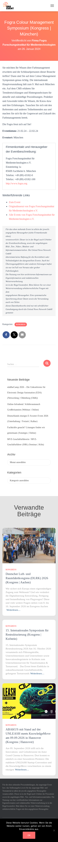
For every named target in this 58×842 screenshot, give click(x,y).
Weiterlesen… (13, 610)
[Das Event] (9, 6)
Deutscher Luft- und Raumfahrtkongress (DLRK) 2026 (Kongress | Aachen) (27, 578)
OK (29, 835)
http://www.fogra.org (16, 183)
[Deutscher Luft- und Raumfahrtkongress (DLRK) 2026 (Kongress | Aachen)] (29, 545)
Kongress (20, 324)
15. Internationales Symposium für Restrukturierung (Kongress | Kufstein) (27, 634)
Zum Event (14, 202)
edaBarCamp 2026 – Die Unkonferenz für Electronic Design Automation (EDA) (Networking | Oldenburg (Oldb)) (26, 392)
